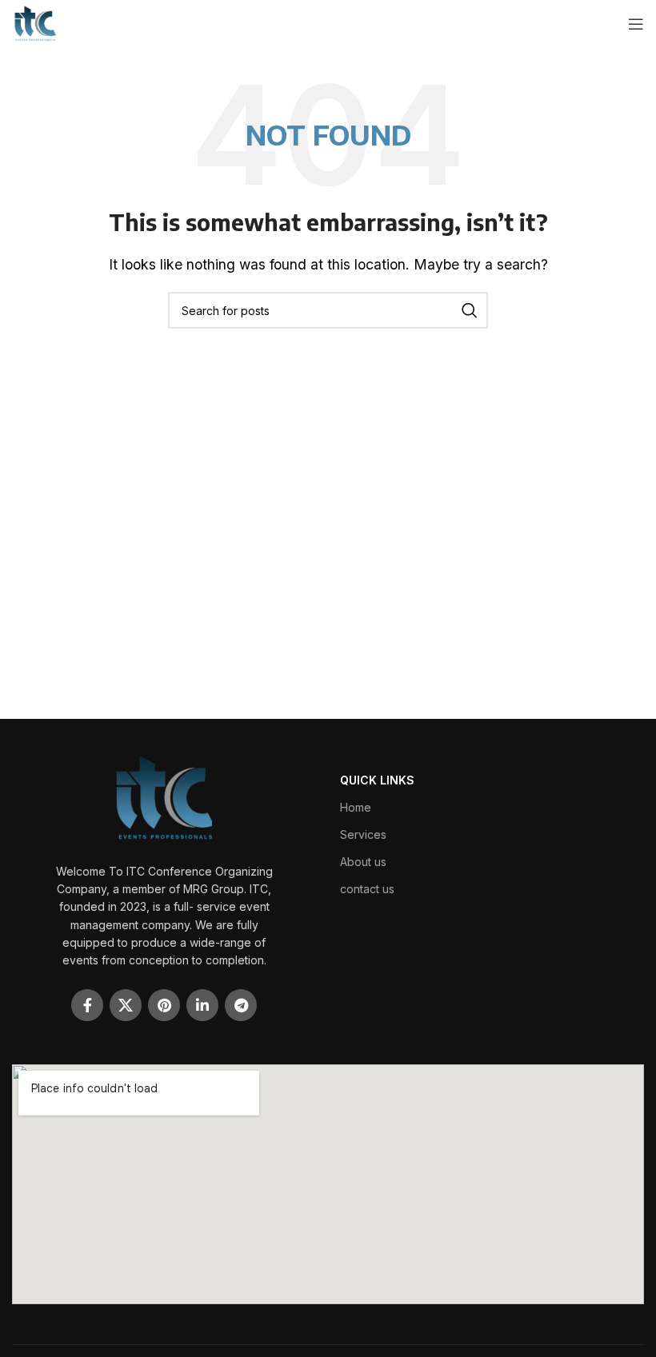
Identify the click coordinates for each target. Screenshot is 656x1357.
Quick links (377, 780)
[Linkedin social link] (202, 1005)
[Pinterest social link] (164, 1005)
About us (363, 861)
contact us (367, 889)
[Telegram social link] (241, 1005)
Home (355, 807)
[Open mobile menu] (636, 24)
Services (363, 834)
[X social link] (126, 1005)
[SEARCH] (469, 310)
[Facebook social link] (87, 1005)
